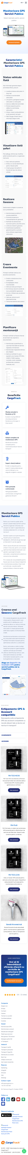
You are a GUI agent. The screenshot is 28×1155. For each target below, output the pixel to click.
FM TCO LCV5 (14, 875)
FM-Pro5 (14, 825)
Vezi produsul (14, 790)
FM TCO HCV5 (14, 775)
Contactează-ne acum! (14, 981)
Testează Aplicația (14, 42)
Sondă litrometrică (14, 924)
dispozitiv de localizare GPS (11, 663)
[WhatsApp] (24, 1151)
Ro (22, 2)
